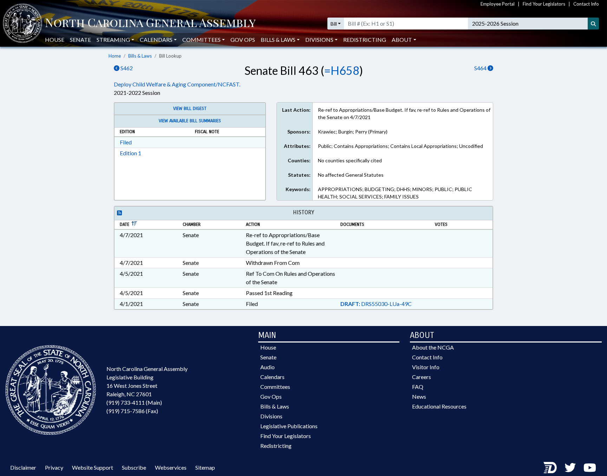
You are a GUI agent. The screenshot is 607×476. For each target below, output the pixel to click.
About (402, 39)
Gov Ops (242, 39)
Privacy (54, 467)
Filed (126, 142)
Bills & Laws (140, 56)
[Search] (593, 24)
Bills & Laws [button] (278, 39)
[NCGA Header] (150, 23)
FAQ (417, 386)
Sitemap (205, 467)
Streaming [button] (113, 39)
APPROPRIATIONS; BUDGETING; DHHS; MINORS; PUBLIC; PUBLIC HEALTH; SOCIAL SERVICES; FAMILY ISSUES (395, 193)
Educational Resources (439, 406)
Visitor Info (425, 367)
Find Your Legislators (544, 4)
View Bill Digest (190, 108)
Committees (275, 386)
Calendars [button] (156, 39)
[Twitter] (570, 467)
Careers (421, 376)
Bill (334, 24)
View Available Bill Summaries (190, 121)
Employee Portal (498, 4)
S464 (481, 68)
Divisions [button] (319, 39)
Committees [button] (201, 39)
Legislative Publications (289, 426)
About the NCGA (433, 347)
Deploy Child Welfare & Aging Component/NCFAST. (177, 84)
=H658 (341, 70)
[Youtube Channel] (590, 467)
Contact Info (586, 4)
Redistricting (364, 39)
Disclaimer (23, 467)
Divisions (271, 416)
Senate (80, 39)
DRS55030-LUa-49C (376, 303)
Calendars (272, 376)
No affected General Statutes (351, 175)
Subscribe (134, 467)
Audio (267, 367)
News (419, 396)
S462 (126, 68)
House (54, 39)
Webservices (171, 467)
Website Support (92, 467)
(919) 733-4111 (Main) (134, 402)
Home (115, 56)
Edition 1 (130, 153)
